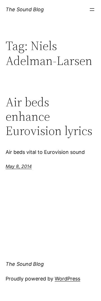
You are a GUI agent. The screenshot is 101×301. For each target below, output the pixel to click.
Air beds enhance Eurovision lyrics (49, 116)
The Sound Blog (25, 9)
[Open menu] (92, 9)
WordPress (67, 279)
